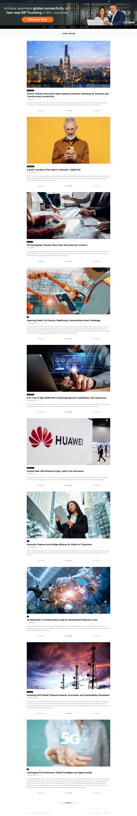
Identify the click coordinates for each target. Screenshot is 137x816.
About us (38, 813)
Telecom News (62, 27)
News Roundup (30, 166)
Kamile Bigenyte (31, 247)
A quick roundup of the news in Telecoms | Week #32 (54, 169)
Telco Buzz (29, 241)
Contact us (49, 813)
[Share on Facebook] (94, 110)
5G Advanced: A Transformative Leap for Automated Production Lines (62, 619)
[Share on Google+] (98, 110)
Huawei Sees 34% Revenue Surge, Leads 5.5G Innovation (55, 471)
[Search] (92, 27)
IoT (28, 541)
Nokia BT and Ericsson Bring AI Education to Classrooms (51, 1)
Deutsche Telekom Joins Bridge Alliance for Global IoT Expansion (59, 544)
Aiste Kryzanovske (32, 172)
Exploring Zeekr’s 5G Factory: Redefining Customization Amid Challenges (64, 320)
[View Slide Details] (68, 14)
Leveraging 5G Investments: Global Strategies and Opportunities (59, 772)
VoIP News (51, 27)
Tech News (72, 27)
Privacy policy (44, 813)
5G (27, 317)
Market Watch (30, 467)
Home (44, 27)
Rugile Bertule (31, 99)
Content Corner (84, 27)
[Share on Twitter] (96, 110)
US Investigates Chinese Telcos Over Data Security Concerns (57, 245)
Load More (68, 803)
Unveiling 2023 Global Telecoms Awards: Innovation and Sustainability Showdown (68, 695)
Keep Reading (68, 110)
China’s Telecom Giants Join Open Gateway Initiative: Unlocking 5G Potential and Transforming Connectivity (68, 95)
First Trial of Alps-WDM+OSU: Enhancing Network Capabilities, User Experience (66, 397)
